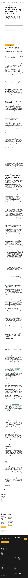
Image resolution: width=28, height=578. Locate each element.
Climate (10, 528)
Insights (2, 554)
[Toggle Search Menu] (23, 2)
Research (2, 551)
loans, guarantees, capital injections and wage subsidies (13, 188)
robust (13, 281)
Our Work (15, 551)
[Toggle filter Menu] (25, 2)
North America (15, 557)
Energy (19, 555)
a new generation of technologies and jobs (14, 201)
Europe (15, 555)
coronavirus (10, 27)
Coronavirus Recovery (10, 514)
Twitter (20, 573)
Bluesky (19, 573)
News (14, 2)
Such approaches (15, 107)
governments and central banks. (12, 405)
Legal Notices (15, 569)
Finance (24, 555)
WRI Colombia (2, 565)
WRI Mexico (2, 568)
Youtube (21, 573)
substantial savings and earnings (17, 255)
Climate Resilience (18, 27)
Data (1, 552)
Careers (15, 566)
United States (8, 294)
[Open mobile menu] (27, 2)
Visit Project (9, 526)
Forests (19, 557)
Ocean (19, 559)
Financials (15, 565)
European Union (14, 294)
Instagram (15, 573)
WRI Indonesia (2, 567)
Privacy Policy (15, 568)
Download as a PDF (10, 45)
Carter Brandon (13, 22)
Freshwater (19, 558)
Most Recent (9, 2)
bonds (7, 410)
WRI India (2, 566)
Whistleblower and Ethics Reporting (18, 570)
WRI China (2, 564)
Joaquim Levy (8, 22)
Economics (14, 27)
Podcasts (12, 2)
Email (16, 539)
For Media (15, 564)
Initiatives (2, 553)
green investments (9, 285)
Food (19, 556)
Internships (15, 567)
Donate (21, 2)
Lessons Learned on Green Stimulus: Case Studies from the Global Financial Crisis (3, 497)
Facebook (14, 573)
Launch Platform (3, 527)
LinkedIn (16, 573)
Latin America (15, 556)
